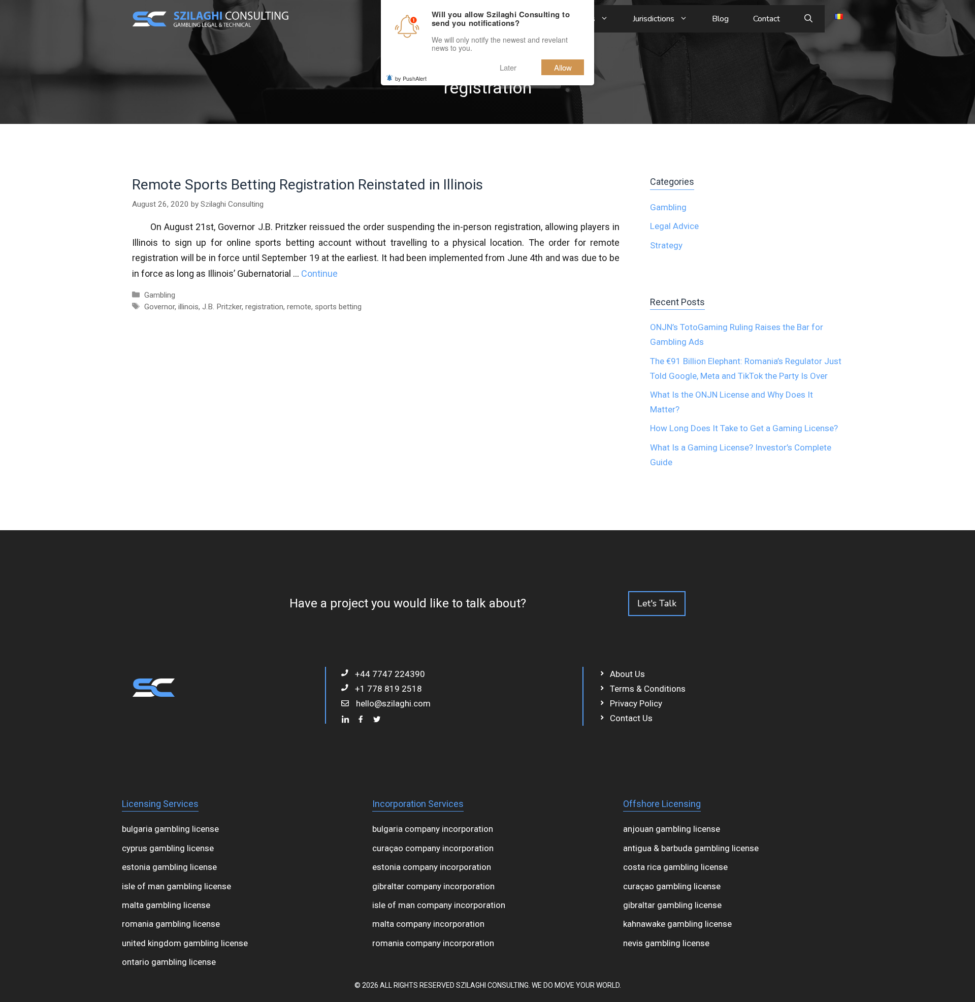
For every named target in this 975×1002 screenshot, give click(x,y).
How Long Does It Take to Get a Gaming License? (744, 428)
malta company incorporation (428, 924)
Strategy (666, 245)
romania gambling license (171, 924)
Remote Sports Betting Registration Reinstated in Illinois (307, 184)
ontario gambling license (169, 962)
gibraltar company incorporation (433, 886)
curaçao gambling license (672, 886)
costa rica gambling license (675, 867)
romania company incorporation (433, 943)
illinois (188, 306)
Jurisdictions (653, 18)
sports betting (338, 306)
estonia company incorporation (431, 867)
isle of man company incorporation (438, 905)
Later (508, 67)
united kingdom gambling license (185, 943)
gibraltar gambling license (672, 905)
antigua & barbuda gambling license (691, 848)
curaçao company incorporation (433, 848)
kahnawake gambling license (677, 924)
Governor (159, 306)
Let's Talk (656, 603)
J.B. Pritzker (222, 306)
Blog (720, 18)
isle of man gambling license (176, 886)
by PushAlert (411, 78)
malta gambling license (166, 905)
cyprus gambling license (168, 848)
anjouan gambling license (671, 829)
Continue (319, 273)
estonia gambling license (169, 867)
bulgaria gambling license (170, 829)
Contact (766, 18)
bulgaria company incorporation (432, 829)
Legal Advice (674, 226)
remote (299, 306)
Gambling (159, 295)
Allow (563, 67)
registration (264, 306)
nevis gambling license (666, 943)
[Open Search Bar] (808, 19)
